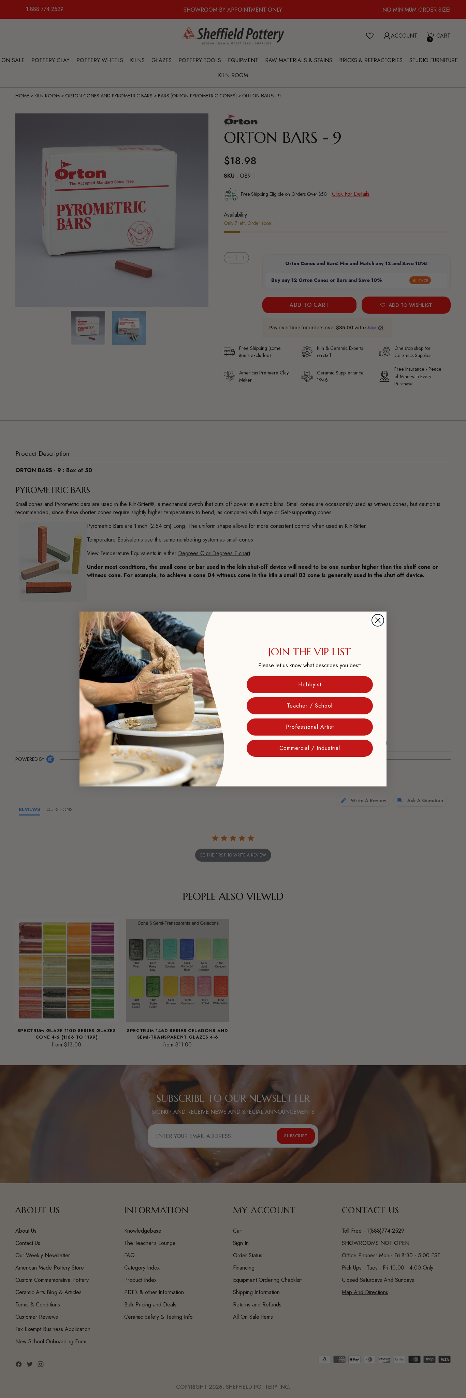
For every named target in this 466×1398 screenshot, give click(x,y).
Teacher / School (310, 706)
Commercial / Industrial (309, 748)
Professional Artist (310, 727)
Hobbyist (309, 684)
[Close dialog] (378, 620)
